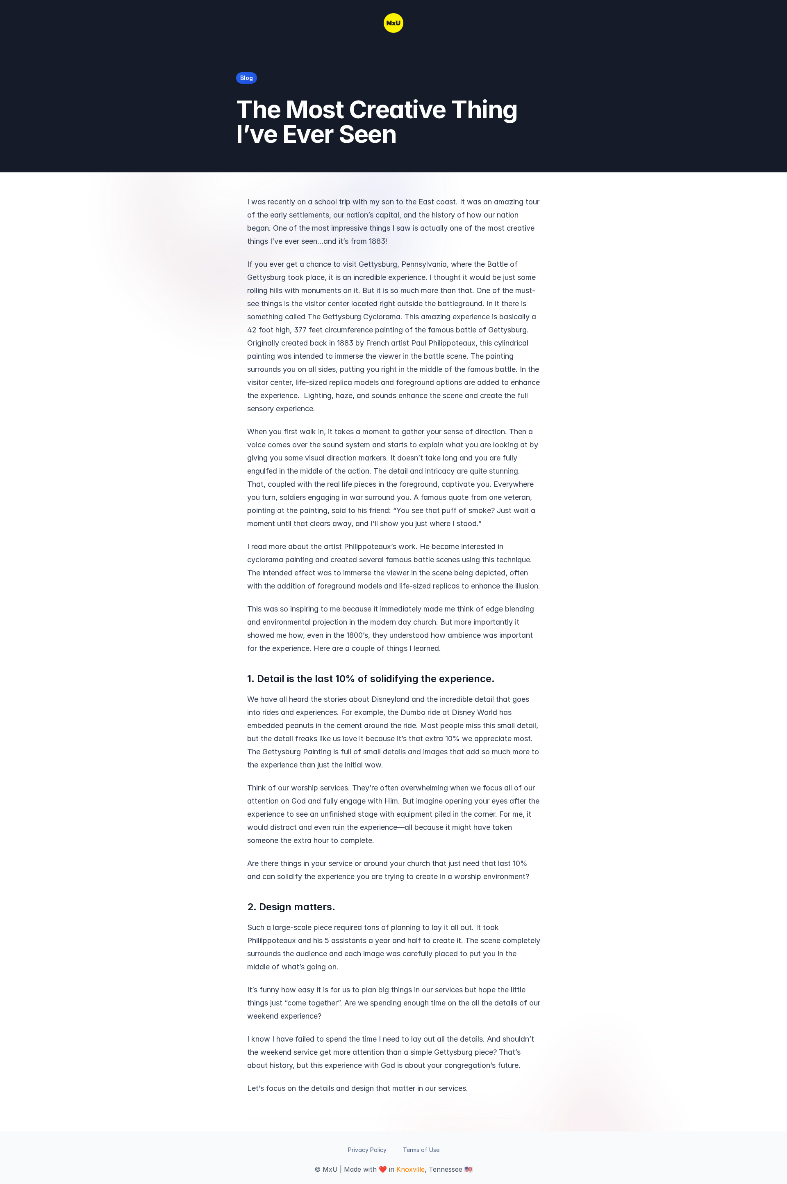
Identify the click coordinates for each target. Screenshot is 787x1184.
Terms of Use (421, 1149)
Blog (246, 77)
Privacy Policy (367, 1149)
